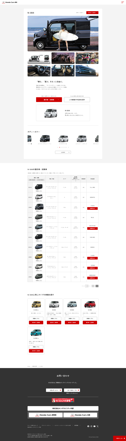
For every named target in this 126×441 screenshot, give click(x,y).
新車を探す (34, 366)
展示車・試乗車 (91, 12)
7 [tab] (66, 147)
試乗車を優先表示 (32, 179)
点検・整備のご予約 (72, 390)
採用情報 (76, 425)
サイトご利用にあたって (33, 425)
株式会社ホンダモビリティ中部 (34, 427)
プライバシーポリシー (46, 425)
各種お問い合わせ (54, 390)
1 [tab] (59, 147)
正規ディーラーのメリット (72, 393)
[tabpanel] (63, 140)
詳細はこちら (39, 191)
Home (29, 366)
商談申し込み (119, 438)
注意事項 (63, 152)
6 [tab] (65, 147)
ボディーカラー (79, 12)
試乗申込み (92, 208)
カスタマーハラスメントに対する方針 (63, 425)
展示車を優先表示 (40, 179)
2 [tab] (60, 147)
